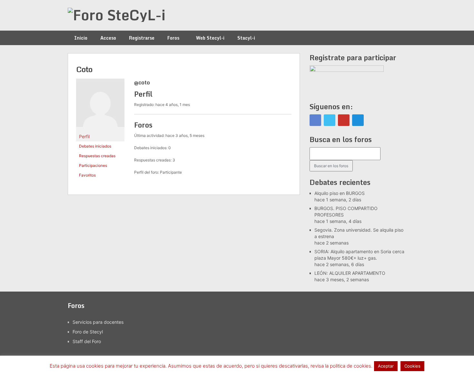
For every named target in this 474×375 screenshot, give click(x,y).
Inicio (80, 38)
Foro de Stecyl (88, 331)
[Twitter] (329, 120)
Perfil (84, 136)
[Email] (358, 120)
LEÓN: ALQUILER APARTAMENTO (349, 273)
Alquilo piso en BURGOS (339, 193)
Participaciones (93, 165)
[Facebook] (315, 120)
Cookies (412, 366)
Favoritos (87, 175)
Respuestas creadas (97, 155)
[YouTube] (344, 120)
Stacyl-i (246, 38)
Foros (173, 38)
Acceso (108, 38)
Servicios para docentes (98, 322)
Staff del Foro (87, 341)
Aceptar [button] (386, 366)
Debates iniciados (95, 146)
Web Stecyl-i (210, 38)
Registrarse (141, 38)
